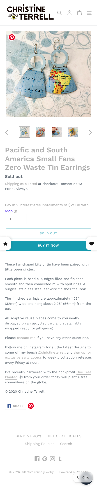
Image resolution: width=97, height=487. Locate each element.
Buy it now (48, 245)
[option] (24, 132)
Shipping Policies (39, 444)
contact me (26, 338)
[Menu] (89, 13)
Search (66, 444)
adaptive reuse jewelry (37, 472)
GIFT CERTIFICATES (63, 436)
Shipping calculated (21, 184)
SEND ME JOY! (28, 436)
